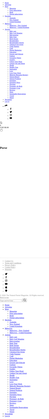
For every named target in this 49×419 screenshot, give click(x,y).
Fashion (12, 56)
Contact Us (9, 261)
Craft (11, 48)
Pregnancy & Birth (16, 86)
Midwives (8, 24)
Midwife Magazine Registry (19, 75)
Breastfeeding (14, 41)
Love (11, 71)
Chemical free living (16, 44)
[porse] (24, 255)
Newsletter (8, 99)
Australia (13, 18)
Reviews (12, 90)
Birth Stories (14, 39)
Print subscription (15, 10)
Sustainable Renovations (18, 94)
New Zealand (14, 20)
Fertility (12, 60)
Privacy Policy (10, 265)
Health (12, 65)
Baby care (13, 31)
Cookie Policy (10, 267)
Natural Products (15, 79)
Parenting (13, 80)
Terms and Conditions (13, 263)
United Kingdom (15, 22)
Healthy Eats (14, 67)
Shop (6, 6)
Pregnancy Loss (15, 88)
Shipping (8, 269)
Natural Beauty (15, 77)
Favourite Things (15, 58)
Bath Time (13, 37)
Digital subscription (16, 14)
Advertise (8, 5)
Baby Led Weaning (16, 33)
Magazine (13, 8)
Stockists (8, 16)
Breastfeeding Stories (17, 43)
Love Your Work (15, 73)
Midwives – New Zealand (18, 25)
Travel (12, 96)
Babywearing (14, 35)
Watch (12, 98)
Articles (7, 29)
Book (11, 12)
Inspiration (13, 69)
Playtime (12, 84)
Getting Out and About (17, 63)
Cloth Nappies (14, 46)
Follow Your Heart (16, 62)
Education (13, 52)
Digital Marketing (16, 50)
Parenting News (15, 82)
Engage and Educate (16, 54)
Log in (7, 101)
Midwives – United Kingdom (19, 27)
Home (7, 3)
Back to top (4, 297)
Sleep (11, 92)
